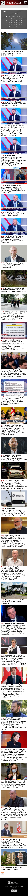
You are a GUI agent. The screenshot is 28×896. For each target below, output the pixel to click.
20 (6, 24)
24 (16, 24)
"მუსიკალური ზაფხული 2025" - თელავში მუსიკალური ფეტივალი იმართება (12, 601)
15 (11, 22)
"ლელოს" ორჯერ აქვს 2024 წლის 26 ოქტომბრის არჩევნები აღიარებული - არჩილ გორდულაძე (13, 104)
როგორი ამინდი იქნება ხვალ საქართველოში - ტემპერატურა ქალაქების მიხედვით (12, 53)
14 (9, 22)
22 (11, 24)
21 (9, 24)
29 (11, 26)
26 (21, 24)
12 (21, 20)
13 (6, 22)
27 (6, 26)
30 (14, 26)
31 (16, 26)
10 (16, 20)
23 (14, 24)
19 (21, 22)
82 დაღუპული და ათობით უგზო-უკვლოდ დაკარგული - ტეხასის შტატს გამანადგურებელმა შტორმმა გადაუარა (13, 290)
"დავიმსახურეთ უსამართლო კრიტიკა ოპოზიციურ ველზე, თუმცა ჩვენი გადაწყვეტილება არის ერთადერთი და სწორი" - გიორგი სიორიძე (12, 239)
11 (19, 20)
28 (9, 26)
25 (19, 24)
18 (19, 22)
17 (16, 22)
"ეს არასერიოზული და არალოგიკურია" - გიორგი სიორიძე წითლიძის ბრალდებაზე (12, 214)
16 (14, 22)
